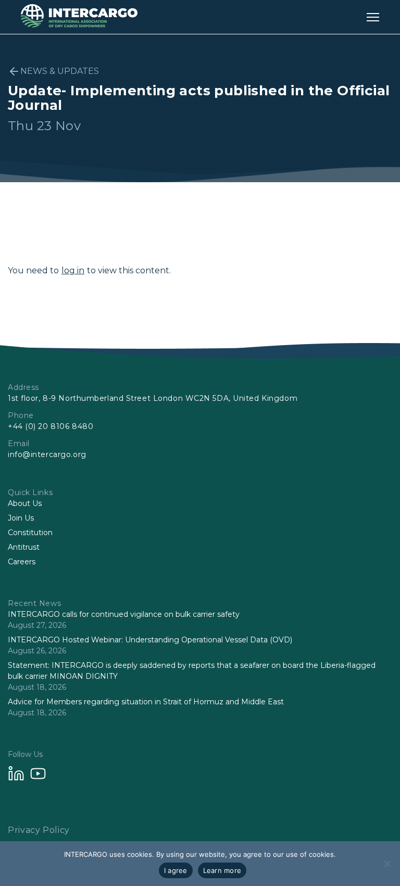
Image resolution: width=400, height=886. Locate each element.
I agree (176, 870)
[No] (387, 863)
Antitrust (24, 547)
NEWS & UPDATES (59, 71)
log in (72, 270)
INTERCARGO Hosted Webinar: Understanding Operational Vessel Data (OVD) (150, 639)
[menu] (373, 17)
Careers (21, 561)
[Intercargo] (79, 25)
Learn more (222, 870)
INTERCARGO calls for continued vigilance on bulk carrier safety (124, 614)
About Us (25, 503)
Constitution (30, 532)
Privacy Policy (39, 830)
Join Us (21, 518)
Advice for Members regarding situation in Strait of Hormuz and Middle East (146, 701)
